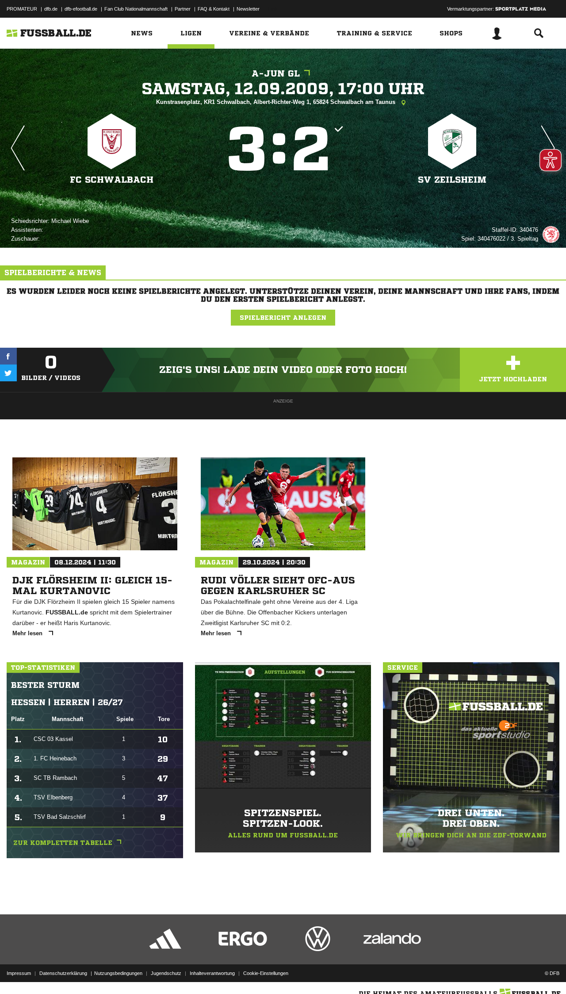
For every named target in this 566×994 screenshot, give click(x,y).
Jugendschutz (166, 973)
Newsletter (248, 9)
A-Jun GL (276, 73)
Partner (183, 9)
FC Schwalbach (111, 179)
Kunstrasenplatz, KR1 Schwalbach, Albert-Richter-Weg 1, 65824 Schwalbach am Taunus (276, 102)
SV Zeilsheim (452, 179)
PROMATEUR (22, 9)
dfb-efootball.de (81, 9)
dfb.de (50, 9)
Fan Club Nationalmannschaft (136, 9)
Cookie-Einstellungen (265, 973)
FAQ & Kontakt (213, 9)
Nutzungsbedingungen (118, 973)
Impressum (19, 973)
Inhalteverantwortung (212, 973)
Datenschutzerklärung (63, 973)
